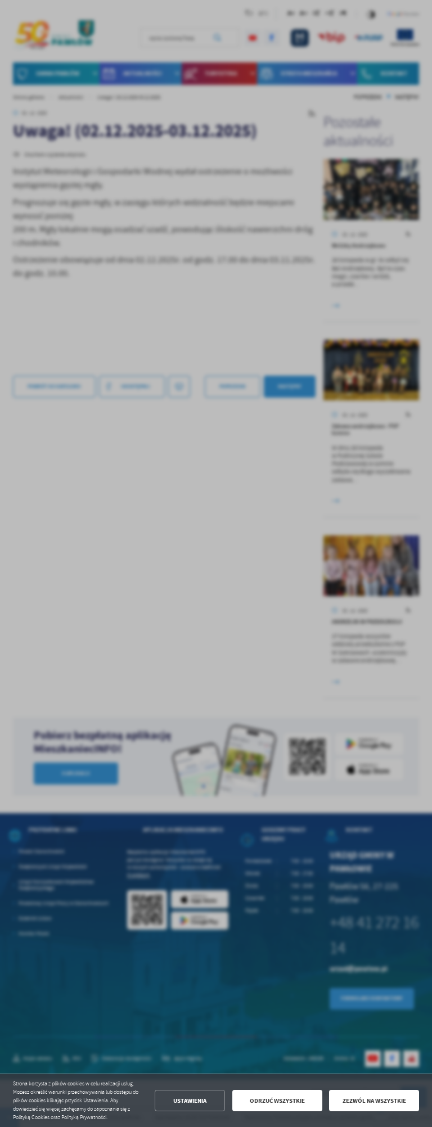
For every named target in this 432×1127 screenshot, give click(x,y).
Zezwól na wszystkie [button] (374, 1101)
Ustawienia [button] (189, 1101)
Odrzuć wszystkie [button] (277, 1101)
